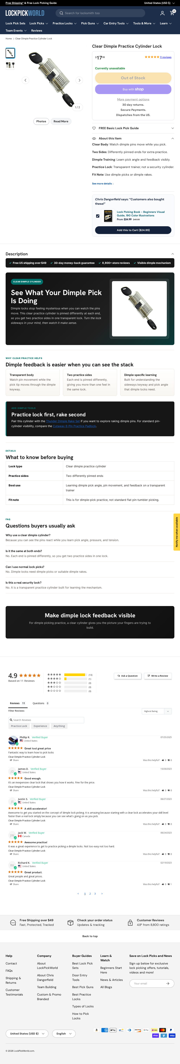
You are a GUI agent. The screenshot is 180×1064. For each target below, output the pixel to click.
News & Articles (111, 980)
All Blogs (106, 987)
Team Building (46, 987)
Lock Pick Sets (15, 23)
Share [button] (15, 760)
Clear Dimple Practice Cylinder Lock (33, 39)
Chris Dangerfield (107, 199)
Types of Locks (83, 1006)
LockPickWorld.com (24, 1050)
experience (40, 726)
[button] (164, 760)
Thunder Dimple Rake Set (63, 421)
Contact (11, 963)
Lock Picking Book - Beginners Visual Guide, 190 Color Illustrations (141, 213)
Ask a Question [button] (129, 675)
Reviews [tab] (15, 703)
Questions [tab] (38, 703)
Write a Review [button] (159, 675)
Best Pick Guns (83, 987)
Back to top (90, 936)
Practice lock (19, 726)
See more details (103, 183)
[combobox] (100, 13)
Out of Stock (133, 77)
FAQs (9, 971)
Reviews (36, 30)
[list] (52, 80)
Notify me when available (176, 532)
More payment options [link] (133, 99)
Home (9, 39)
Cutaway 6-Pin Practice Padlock (74, 426)
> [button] (102, 893)
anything (59, 726)
